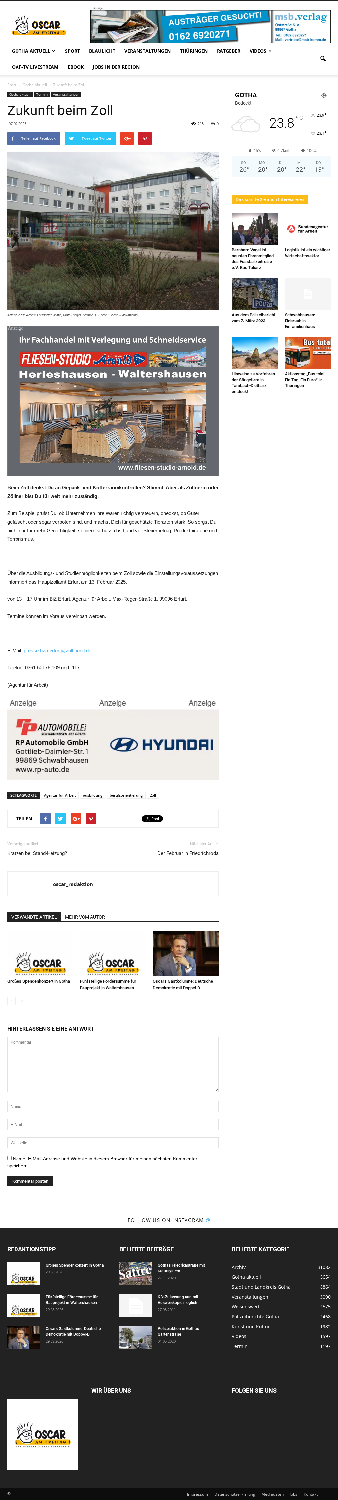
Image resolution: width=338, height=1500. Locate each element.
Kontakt (311, 1494)
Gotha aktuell (31, 51)
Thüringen (194, 51)
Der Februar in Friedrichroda (188, 853)
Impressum (197, 1494)
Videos (258, 51)
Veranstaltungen (147, 51)
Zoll (153, 795)
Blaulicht (102, 51)
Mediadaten (272, 1494)
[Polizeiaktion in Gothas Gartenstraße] (135, 1337)
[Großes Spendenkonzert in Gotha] (40, 953)
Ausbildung (92, 795)
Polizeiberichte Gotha (255, 1316)
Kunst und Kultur (251, 1326)
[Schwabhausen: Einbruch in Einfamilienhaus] (308, 294)
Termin (42, 94)
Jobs (293, 1494)
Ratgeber (228, 51)
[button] (323, 59)
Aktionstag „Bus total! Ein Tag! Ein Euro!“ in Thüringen (305, 379)
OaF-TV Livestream (35, 67)
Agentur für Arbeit (60, 795)
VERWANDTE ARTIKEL (34, 917)
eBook (76, 67)
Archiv (239, 1267)
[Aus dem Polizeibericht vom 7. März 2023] (255, 294)
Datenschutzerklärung (234, 1494)
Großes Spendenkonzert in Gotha (38, 981)
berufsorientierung (126, 795)
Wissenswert (246, 1306)
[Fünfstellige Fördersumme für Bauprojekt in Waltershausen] (113, 953)
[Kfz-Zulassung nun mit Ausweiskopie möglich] (135, 1305)
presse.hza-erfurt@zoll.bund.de (57, 650)
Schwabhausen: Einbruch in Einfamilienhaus (300, 320)
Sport (72, 51)
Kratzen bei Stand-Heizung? (37, 853)
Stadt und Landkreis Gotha (261, 1287)
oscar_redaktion (73, 884)
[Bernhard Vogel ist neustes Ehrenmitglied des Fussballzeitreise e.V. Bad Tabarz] (255, 229)
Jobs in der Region (116, 67)
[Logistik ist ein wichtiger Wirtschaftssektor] (308, 229)
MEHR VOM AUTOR (85, 917)
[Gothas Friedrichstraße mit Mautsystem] (135, 1273)
